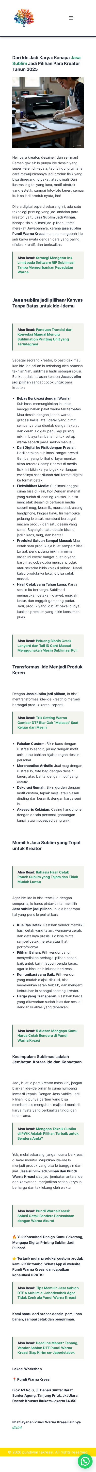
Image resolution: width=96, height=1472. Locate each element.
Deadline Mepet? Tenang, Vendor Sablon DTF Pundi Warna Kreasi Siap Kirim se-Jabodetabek (47, 1347)
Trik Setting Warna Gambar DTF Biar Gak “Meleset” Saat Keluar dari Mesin (47, 722)
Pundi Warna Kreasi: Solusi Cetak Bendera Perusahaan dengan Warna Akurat (45, 1215)
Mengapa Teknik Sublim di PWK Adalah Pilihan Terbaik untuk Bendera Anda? (48, 1133)
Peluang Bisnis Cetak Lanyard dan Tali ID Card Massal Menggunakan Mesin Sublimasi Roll (47, 645)
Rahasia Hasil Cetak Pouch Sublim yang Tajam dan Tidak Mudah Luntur (47, 877)
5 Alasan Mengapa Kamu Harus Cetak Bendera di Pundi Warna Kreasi (47, 1035)
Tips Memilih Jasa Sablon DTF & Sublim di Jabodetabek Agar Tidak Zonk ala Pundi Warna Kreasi (48, 1292)
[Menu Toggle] (71, 17)
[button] (85, 1461)
